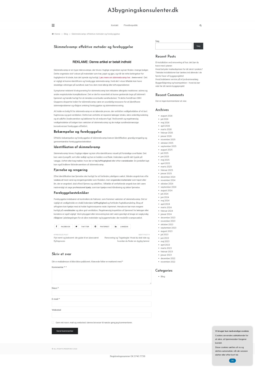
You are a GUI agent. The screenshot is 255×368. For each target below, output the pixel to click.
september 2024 (168, 187)
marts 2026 (166, 129)
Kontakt (114, 25)
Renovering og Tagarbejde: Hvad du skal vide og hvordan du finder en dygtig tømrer (127, 239)
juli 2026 (164, 119)
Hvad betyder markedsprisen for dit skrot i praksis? (179, 69)
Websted (56, 309)
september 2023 (168, 227)
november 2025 (168, 139)
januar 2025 (166, 173)
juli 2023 (164, 234)
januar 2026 (166, 136)
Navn (55, 288)
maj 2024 (165, 200)
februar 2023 (167, 251)
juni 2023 (165, 238)
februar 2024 (167, 211)
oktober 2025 (167, 143)
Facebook (65, 227)
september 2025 (168, 146)
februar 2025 (167, 170)
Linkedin (124, 227)
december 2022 (168, 258)
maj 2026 (165, 122)
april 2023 (165, 245)
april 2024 (165, 204)
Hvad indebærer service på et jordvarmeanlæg (176, 79)
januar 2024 (166, 214)
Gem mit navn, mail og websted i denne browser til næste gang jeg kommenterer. (94, 322)
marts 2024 (166, 207)
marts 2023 (166, 248)
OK (232, 361)
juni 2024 (165, 197)
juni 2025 (165, 156)
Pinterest (105, 227)
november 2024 (168, 180)
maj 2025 (165, 160)
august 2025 (166, 149)
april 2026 (165, 126)
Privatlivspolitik (130, 25)
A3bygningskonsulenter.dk (143, 10)
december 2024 (168, 177)
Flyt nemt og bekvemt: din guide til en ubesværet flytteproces (76, 239)
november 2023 (168, 221)
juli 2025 (164, 153)
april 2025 (165, 163)
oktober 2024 (167, 183)
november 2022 (168, 261)
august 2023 (166, 231)
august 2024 (166, 190)
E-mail (56, 299)
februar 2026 (167, 132)
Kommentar (58, 267)
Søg (157, 41)
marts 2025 (166, 166)
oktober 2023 (167, 224)
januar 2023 (166, 255)
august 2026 (166, 116)
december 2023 (168, 217)
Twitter (85, 227)
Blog (163, 276)
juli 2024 (164, 194)
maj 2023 (165, 241)
